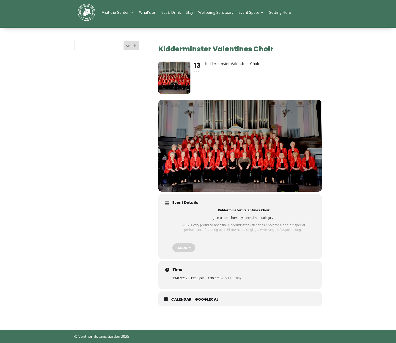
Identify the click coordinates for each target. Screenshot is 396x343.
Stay (189, 12)
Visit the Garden (115, 12)
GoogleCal (206, 299)
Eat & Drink (171, 12)
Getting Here (280, 12)
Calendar (181, 299)
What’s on (147, 12)
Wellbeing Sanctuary (216, 12)
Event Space (249, 12)
